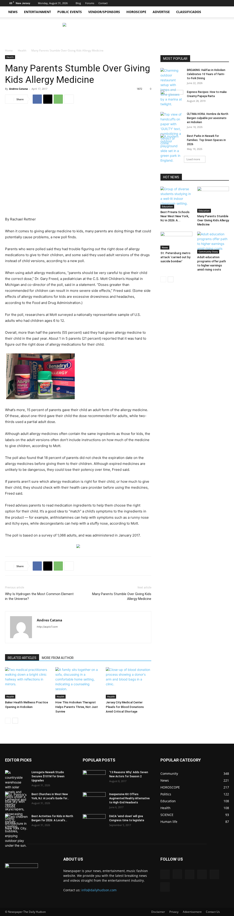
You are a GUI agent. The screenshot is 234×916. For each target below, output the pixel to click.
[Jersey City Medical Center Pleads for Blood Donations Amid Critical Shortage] (128, 683)
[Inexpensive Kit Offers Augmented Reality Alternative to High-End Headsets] (94, 797)
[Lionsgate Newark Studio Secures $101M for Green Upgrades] (16, 789)
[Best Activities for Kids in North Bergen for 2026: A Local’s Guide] (16, 831)
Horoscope (136, 12)
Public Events (69, 12)
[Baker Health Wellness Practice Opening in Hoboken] (28, 683)
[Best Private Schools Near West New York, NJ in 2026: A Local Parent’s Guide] (176, 198)
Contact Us (213, 912)
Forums (89, 3)
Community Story (208, 251)
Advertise (161, 12)
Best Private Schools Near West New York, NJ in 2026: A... (174, 216)
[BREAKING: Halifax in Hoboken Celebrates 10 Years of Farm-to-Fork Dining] (171, 87)
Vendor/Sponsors (104, 12)
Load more (193, 159)
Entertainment (37, 12)
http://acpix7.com (47, 626)
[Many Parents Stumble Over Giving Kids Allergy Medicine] (213, 200)
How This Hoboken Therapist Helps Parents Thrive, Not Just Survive (76, 707)
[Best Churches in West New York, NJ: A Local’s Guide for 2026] (16, 811)
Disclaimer (158, 912)
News (13, 12)
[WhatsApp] (58, 99)
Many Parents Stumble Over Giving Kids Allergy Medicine (121, 596)
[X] (202, 3)
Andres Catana (18, 88)
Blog (78, 3)
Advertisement (192, 912)
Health (22, 50)
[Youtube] (225, 3)
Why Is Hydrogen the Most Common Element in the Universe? (39, 596)
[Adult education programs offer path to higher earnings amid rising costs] (213, 243)
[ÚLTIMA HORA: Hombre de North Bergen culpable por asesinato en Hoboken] (171, 129)
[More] (69, 99)
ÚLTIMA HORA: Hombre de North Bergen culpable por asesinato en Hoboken (207, 118)
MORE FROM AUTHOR (58, 658)
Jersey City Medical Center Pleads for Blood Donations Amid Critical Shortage (125, 707)
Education (167, 206)
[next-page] (15, 721)
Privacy (173, 912)
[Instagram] (195, 3)
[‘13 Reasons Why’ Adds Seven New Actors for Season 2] (94, 776)
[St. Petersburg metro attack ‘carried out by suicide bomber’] (176, 240)
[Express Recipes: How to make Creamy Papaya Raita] (171, 98)
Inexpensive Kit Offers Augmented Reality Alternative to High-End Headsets (129, 798)
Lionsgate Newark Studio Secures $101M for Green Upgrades (48, 776)
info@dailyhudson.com (99, 890)
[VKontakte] (218, 3)
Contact (103, 3)
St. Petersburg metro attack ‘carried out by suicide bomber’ (175, 257)
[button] (223, 12)
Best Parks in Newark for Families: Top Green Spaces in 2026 (206, 140)
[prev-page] (8, 721)
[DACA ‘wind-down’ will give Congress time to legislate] (94, 818)
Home (9, 50)
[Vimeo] (210, 3)
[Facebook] (187, 3)
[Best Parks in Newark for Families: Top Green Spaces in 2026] (171, 148)
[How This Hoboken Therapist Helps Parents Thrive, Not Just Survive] (78, 683)
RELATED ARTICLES (22, 658)
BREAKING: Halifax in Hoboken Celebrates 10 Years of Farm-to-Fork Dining (206, 74)
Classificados (188, 12)
